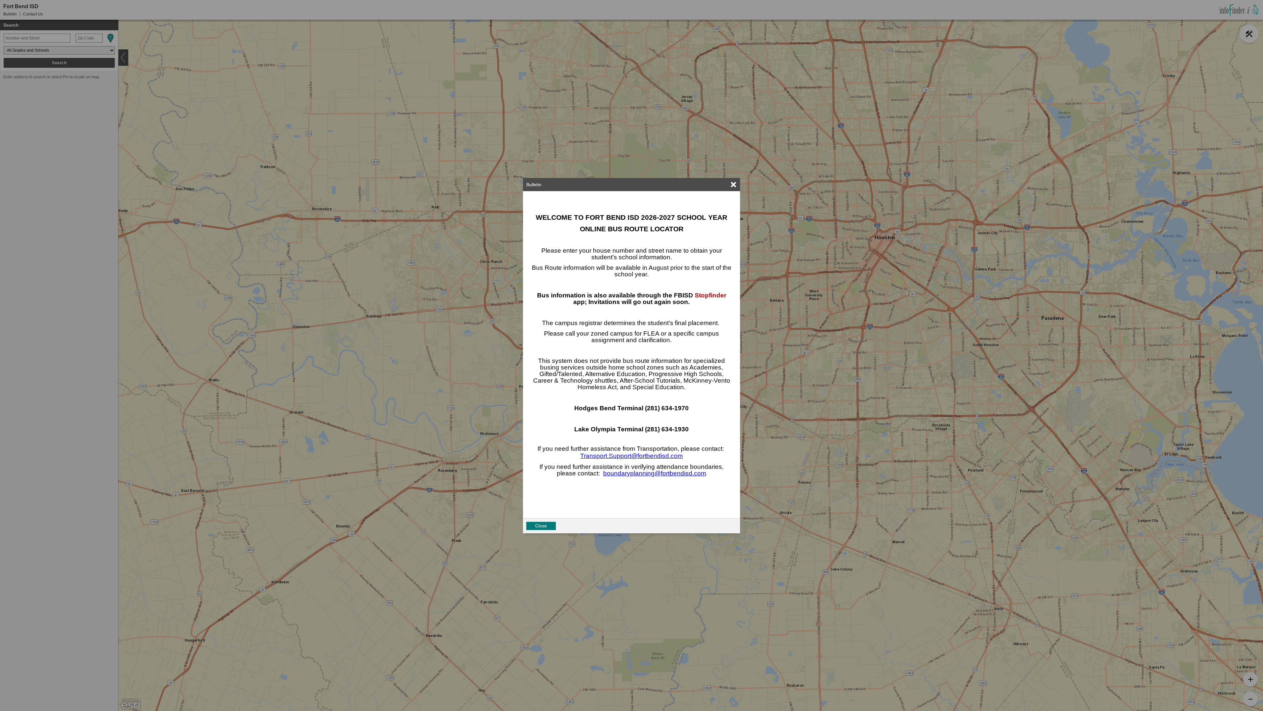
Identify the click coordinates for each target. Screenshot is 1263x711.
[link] (733, 184)
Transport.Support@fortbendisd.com (631, 455)
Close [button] (541, 525)
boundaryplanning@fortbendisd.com (654, 473)
